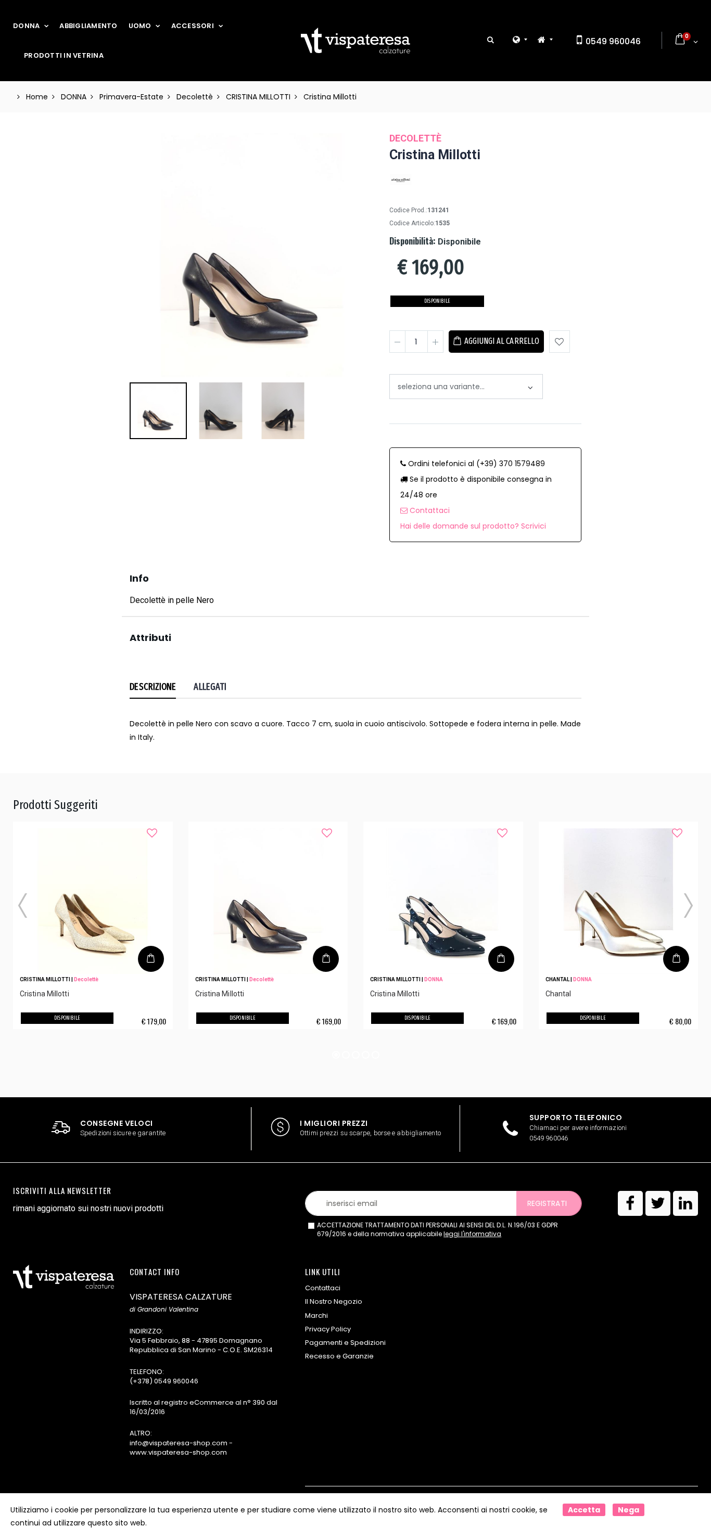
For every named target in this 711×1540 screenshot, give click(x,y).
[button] (490, 40)
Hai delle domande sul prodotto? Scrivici (473, 526)
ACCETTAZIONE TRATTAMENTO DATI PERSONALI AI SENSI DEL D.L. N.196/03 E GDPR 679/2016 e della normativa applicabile (437, 1229)
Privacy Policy (328, 1329)
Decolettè (415, 138)
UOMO (140, 26)
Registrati (547, 1203)
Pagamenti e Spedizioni (345, 1343)
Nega (628, 1510)
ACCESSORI (192, 26)
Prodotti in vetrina (64, 55)
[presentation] (143, 206)
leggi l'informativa (472, 1233)
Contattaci (429, 510)
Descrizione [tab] (153, 686)
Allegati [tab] (210, 686)
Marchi (316, 1315)
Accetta (584, 1510)
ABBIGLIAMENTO (88, 26)
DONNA (26, 26)
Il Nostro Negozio (333, 1301)
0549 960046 (612, 41)
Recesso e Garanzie (339, 1356)
